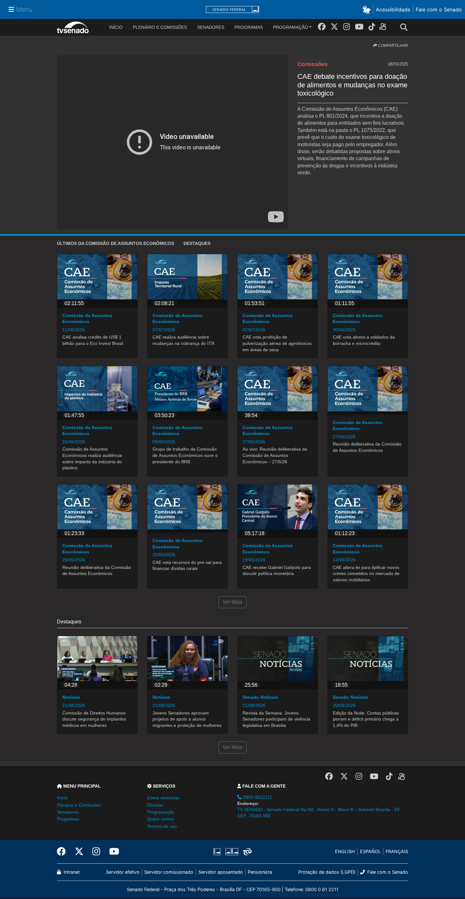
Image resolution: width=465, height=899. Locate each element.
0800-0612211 (257, 797)
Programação (290, 27)
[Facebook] (322, 26)
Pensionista (260, 872)
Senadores (210, 27)
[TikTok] (372, 26)
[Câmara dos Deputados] (218, 851)
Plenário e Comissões (160, 27)
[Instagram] (346, 26)
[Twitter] (334, 26)
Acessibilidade (393, 9)
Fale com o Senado (439, 9)
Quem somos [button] (160, 818)
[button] (368, 9)
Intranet (71, 872)
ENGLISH (345, 851)
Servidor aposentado (220, 872)
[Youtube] (359, 26)
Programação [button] (160, 812)
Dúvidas (155, 805)
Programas (248, 27)
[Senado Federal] (232, 9)
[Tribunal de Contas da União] (246, 851)
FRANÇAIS (397, 851)
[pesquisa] (406, 27)
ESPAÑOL (370, 851)
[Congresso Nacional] (231, 851)
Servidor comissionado (168, 872)
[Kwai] (384, 27)
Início (62, 797)
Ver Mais (232, 602)
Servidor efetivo (123, 872)
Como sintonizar (163, 797)
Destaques (196, 243)
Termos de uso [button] (162, 826)
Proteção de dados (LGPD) (327, 872)
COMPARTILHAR (392, 45)
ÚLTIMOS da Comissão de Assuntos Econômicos (115, 243)
